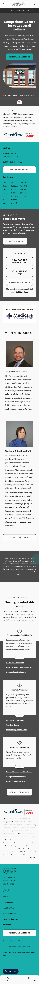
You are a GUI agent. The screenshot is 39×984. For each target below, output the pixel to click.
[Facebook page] (4, 890)
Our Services (8, 902)
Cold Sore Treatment (15, 662)
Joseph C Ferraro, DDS (16, 371)
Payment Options (19, 282)
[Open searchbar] (34, 4)
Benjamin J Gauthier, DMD (18, 451)
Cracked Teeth (12, 725)
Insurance (7, 925)
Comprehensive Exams (16, 672)
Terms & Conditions (18, 952)
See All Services (19, 792)
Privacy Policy (7, 952)
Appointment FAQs (20, 272)
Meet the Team (19, 538)
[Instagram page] (8, 890)
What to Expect (15, 241)
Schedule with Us (19, 57)
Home (5, 897)
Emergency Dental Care (16, 729)
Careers (28, 952)
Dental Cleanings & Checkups (19, 667)
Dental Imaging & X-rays (16, 781)
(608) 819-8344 (16, 162)
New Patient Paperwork (19, 261)
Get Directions (19, 169)
